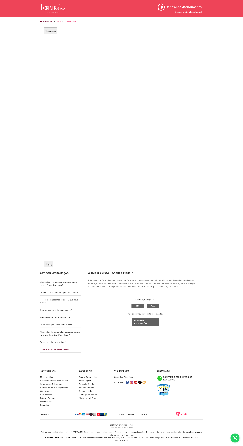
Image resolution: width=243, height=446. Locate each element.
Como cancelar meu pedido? (53, 342)
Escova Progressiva (88, 377)
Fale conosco (46, 395)
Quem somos (46, 391)
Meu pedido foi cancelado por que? (55, 317)
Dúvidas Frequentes (49, 398)
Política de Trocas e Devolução (54, 380)
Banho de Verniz (86, 387)
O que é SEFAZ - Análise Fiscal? (54, 349)
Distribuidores (46, 402)
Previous (52, 32)
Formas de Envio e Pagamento (54, 387)
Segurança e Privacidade (51, 384)
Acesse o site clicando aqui (188, 12)
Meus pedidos (46, 377)
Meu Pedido (70, 21)
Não (153, 306)
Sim (138, 306)
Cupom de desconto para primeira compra (59, 292)
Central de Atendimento (124, 377)
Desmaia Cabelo (86, 384)
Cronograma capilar (88, 395)
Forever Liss (46, 21)
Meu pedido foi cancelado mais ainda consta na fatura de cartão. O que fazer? (60, 333)
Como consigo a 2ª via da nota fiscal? (56, 324)
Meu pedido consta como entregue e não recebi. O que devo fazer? (58, 283)
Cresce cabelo (85, 391)
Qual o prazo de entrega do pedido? (56, 310)
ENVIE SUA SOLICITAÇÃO (140, 322)
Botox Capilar (85, 380)
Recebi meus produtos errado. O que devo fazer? (59, 301)
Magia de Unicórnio (87, 398)
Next (50, 265)
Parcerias (44, 405)
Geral (58, 21)
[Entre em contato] (234, 438)
